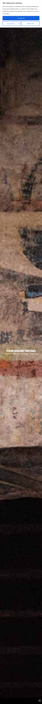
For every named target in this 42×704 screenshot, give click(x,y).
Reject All (30, 24)
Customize (11, 24)
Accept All (21, 18)
